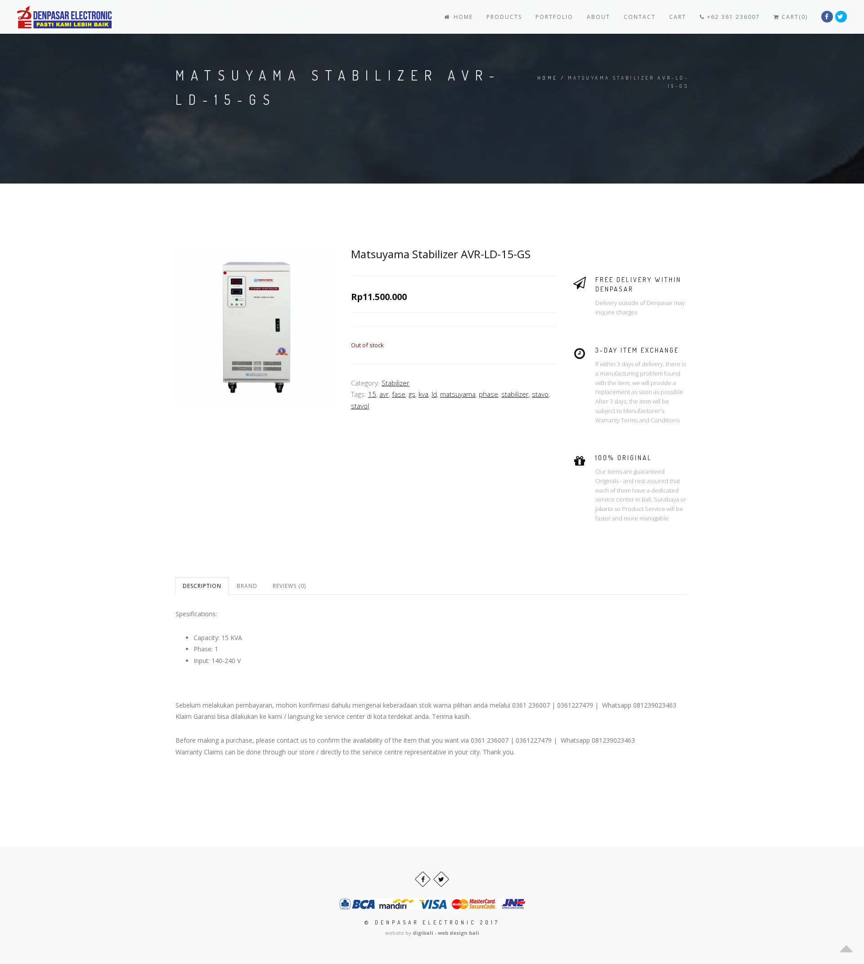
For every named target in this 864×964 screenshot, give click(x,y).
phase (488, 394)
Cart (677, 17)
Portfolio (554, 17)
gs (412, 394)
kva (423, 394)
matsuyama (458, 394)
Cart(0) (793, 17)
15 (372, 394)
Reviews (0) (289, 586)
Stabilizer (396, 382)
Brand (247, 586)
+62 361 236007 (732, 17)
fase (398, 394)
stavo (540, 394)
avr (384, 394)
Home (462, 17)
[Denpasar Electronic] (44, 17)
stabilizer (515, 394)
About (598, 17)
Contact (640, 17)
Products (504, 17)
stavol (360, 405)
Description (202, 586)
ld (434, 394)
